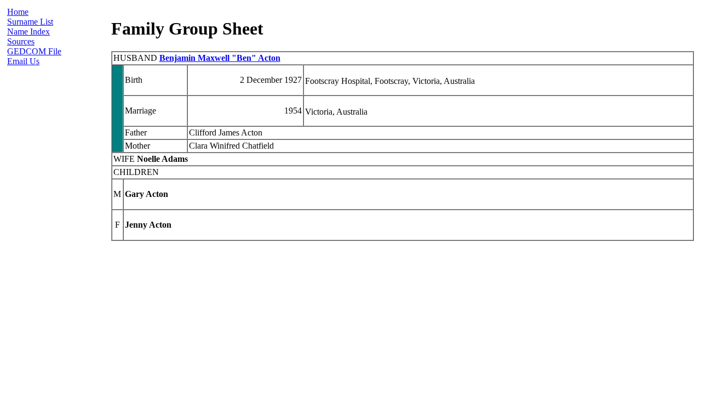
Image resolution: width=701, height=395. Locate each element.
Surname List (30, 21)
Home (17, 11)
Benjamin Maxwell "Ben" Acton (219, 58)
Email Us (23, 61)
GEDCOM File (34, 51)
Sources (21, 41)
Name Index (28, 31)
